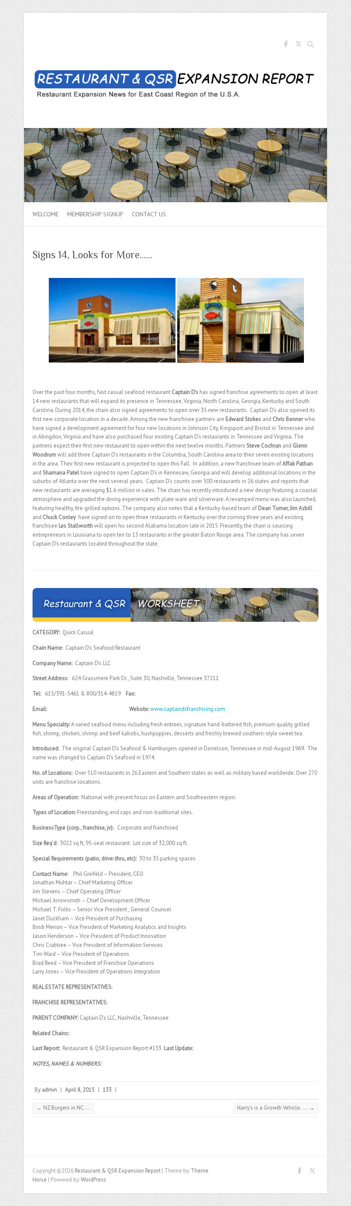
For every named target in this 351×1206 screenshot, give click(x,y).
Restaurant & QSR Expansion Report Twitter (298, 45)
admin (49, 1089)
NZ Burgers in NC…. (63, 1107)
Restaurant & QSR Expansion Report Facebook (285, 45)
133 (107, 1089)
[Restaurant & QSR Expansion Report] (175, 86)
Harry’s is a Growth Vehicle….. (276, 1107)
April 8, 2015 (80, 1089)
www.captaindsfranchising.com (187, 709)
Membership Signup (95, 214)
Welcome (46, 214)
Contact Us (149, 214)
